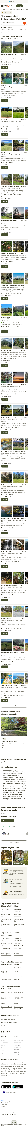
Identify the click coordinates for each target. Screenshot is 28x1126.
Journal (3, 1045)
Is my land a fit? (18, 1042)
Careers (3, 1048)
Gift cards (3, 1040)
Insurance (16, 1049)
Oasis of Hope (13, 741)
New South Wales (14, 9)
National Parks (22, 9)
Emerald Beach (7, 770)
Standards (16, 1052)
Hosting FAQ (17, 1054)
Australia (7, 9)
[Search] (24, 23)
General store (4, 1042)
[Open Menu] (25, 6)
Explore (3, 9)
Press (2, 1050)
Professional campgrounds (17, 1046)
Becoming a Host (18, 1040)
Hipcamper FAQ (5, 1053)
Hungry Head (7, 790)
